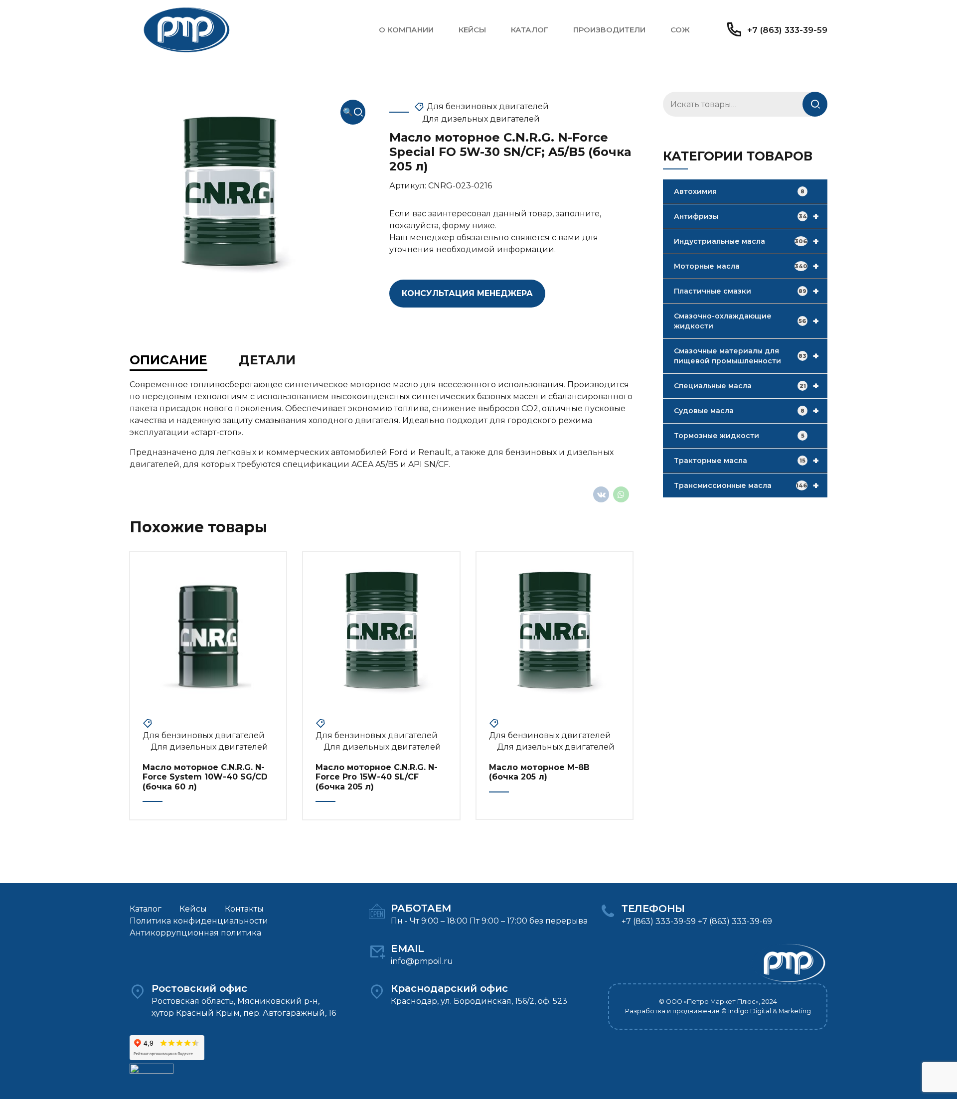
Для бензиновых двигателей (488, 106)
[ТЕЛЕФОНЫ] (608, 912)
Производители (609, 29)
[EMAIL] (377, 951)
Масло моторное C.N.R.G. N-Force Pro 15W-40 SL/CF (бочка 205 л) (377, 777)
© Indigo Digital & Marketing (766, 1011)
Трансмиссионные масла (746, 485)
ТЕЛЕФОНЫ (653, 909)
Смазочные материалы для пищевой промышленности (746, 355)
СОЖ (680, 29)
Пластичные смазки (746, 291)
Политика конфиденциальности (199, 921)
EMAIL (407, 948)
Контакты (244, 909)
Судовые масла (746, 411)
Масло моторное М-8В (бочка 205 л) (539, 772)
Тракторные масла (746, 461)
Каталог (529, 29)
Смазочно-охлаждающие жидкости (746, 321)
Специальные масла (746, 386)
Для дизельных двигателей (481, 119)
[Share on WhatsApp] (621, 494)
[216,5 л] (381, 630)
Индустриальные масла (746, 241)
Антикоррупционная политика (195, 933)
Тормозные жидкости (739, 435)
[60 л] (208, 630)
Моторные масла (746, 266)
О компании (406, 29)
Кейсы (472, 29)
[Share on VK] (601, 494)
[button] (352, 112)
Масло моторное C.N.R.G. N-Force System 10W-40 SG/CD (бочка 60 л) (205, 777)
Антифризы (746, 216)
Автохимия (739, 191)
